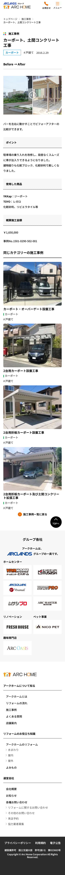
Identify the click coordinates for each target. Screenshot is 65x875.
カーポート (12, 52)
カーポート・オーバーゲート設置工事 (28, 309)
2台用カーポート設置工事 (20, 371)
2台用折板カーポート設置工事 (23, 432)
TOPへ (55, 523)
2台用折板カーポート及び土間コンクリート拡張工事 (31, 495)
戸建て (30, 52)
